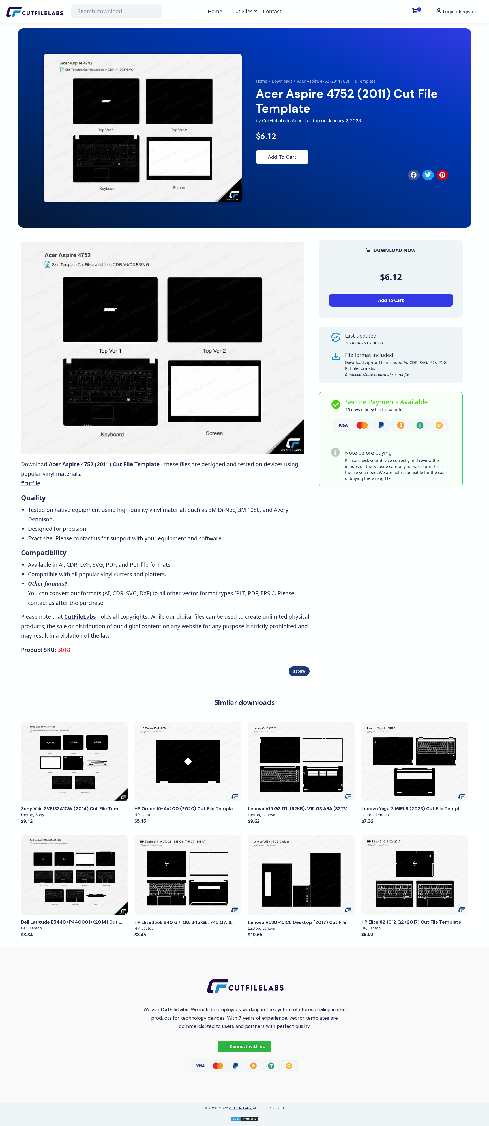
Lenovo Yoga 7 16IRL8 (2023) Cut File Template (414, 809)
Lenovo (268, 814)
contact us (87, 538)
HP (136, 814)
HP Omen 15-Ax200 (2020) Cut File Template (186, 809)
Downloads (282, 81)
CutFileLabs (274, 121)
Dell (24, 928)
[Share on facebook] (414, 175)
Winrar (367, 374)
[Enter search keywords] (116, 11)
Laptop (312, 121)
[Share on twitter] (428, 175)
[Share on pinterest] (442, 175)
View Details (74, 761)
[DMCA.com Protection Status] (244, 1118)
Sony (39, 814)
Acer (297, 121)
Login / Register (459, 11)
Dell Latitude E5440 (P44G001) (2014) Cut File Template (85, 922)
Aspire (299, 671)
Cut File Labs (240, 1108)
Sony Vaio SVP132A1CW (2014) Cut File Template (75, 809)
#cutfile (30, 483)
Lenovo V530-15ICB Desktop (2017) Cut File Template (309, 922)
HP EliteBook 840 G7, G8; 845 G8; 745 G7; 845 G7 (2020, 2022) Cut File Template (226, 922)
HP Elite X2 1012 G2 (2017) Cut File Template (411, 922)
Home (261, 81)
